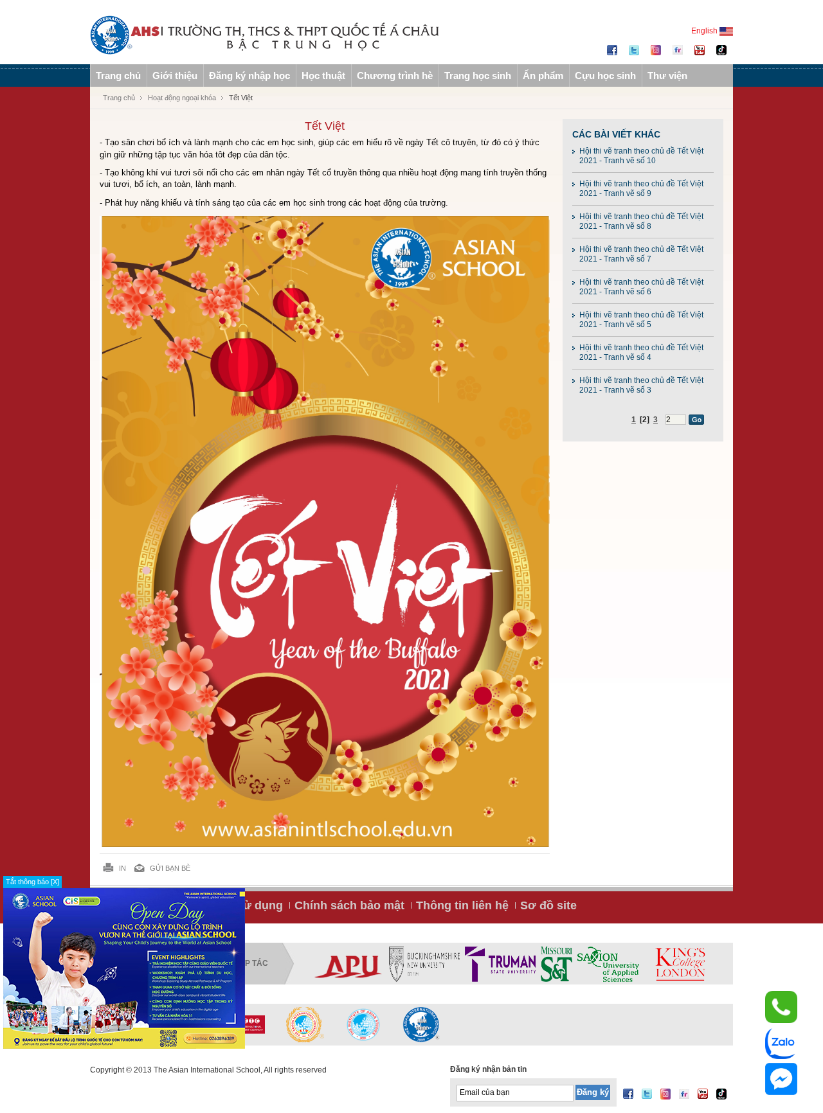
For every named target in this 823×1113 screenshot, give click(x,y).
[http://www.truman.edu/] (500, 963)
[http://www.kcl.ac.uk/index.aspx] (679, 963)
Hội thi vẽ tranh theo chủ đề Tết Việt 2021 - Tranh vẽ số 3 (641, 385)
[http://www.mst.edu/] (556, 963)
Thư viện (667, 75)
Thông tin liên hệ (462, 905)
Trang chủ (118, 75)
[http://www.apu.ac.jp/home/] (348, 963)
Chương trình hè (395, 75)
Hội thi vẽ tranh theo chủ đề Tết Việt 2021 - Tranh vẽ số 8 (641, 221)
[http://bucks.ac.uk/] (424, 963)
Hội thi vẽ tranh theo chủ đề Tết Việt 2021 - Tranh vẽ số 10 (641, 156)
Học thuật (323, 75)
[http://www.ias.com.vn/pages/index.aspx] (305, 1024)
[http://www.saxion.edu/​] (608, 963)
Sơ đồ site (548, 905)
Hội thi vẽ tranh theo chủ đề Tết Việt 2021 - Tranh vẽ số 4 (641, 352)
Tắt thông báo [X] (32, 882)
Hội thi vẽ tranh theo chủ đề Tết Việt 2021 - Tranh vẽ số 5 (641, 319)
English (705, 30)
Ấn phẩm (543, 75)
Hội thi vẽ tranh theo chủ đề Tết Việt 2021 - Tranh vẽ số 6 (641, 287)
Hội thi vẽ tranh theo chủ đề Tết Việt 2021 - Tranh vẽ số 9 (641, 188)
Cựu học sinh (605, 75)
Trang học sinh (477, 75)
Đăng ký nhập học (249, 75)
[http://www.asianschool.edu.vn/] (421, 1024)
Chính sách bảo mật (349, 905)
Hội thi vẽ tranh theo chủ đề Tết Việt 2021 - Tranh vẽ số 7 (641, 254)
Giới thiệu (174, 75)
